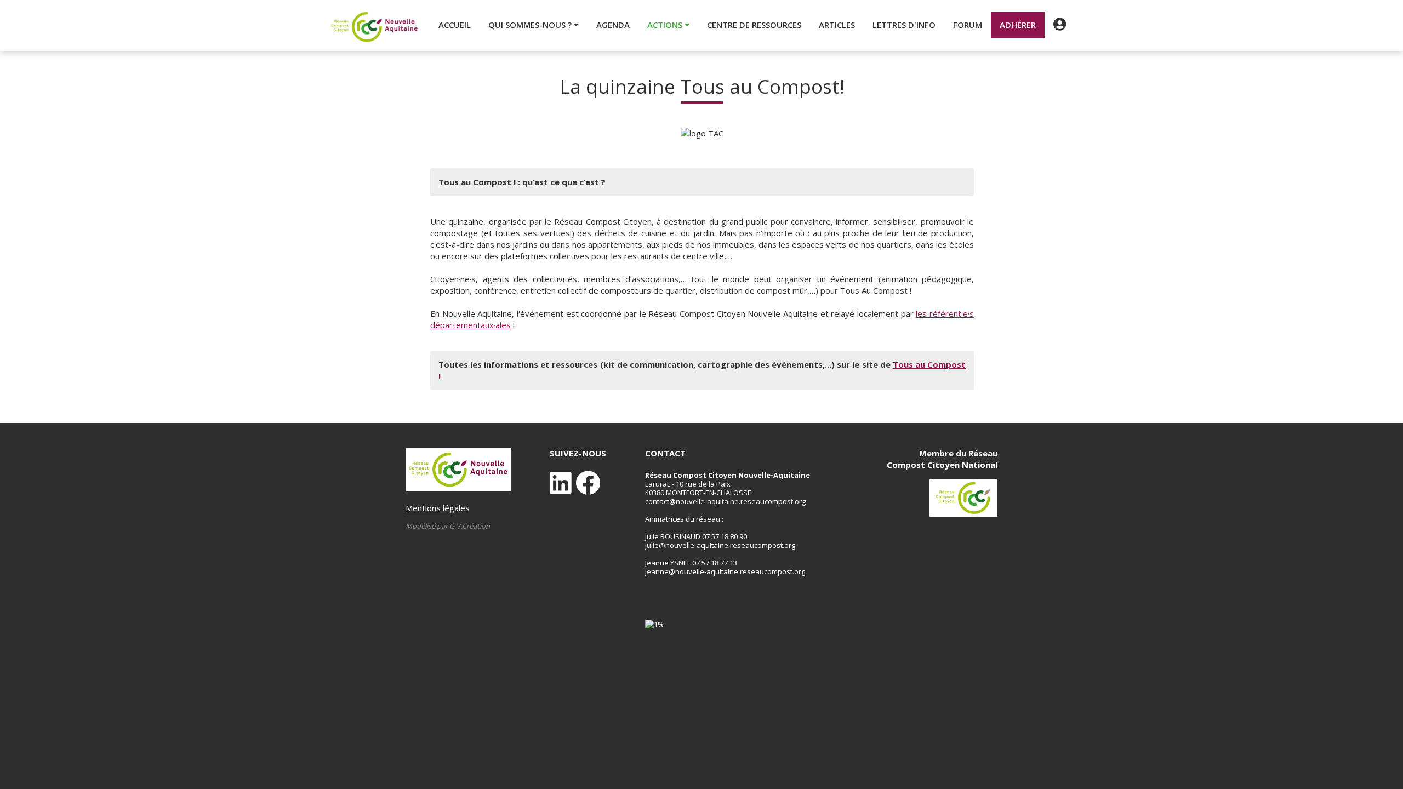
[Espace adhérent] (1060, 24)
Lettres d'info (904, 24)
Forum (967, 24)
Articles (837, 24)
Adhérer (1018, 24)
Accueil (454, 24)
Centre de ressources (754, 24)
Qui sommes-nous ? (531, 24)
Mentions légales (438, 507)
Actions (666, 24)
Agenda (613, 24)
